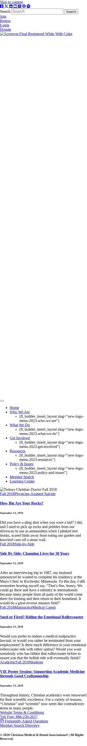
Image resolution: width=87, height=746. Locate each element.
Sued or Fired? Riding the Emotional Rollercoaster (41, 617)
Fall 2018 (7, 494)
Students (36, 662)
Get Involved (20, 438)
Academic (7, 662)
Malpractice (23, 607)
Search (5, 11)
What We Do (20, 425)
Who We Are (20, 412)
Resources (17, 451)
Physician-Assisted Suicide (35, 494)
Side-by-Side (24, 544)
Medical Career (44, 607)
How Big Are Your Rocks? (21, 503)
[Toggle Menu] (2, 401)
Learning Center (22, 481)
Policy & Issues (21, 464)
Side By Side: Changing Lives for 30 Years (34, 553)
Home (14, 408)
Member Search (22, 477)
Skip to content (11, 2)
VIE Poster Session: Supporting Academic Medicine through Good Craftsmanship (42, 673)
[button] (22, 712)
